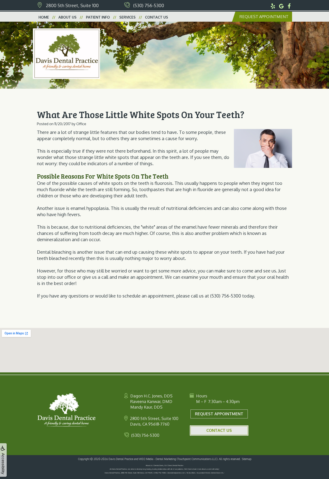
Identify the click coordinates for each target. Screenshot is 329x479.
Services (127, 17)
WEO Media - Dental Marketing (157, 459)
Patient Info (98, 17)
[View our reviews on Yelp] (273, 5)
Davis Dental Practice (121, 459)
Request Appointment (263, 16)
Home (43, 17)
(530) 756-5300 (148, 5)
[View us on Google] (281, 5)
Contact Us (156, 17)
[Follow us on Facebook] (289, 5)
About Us (67, 17)
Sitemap (246, 459)
